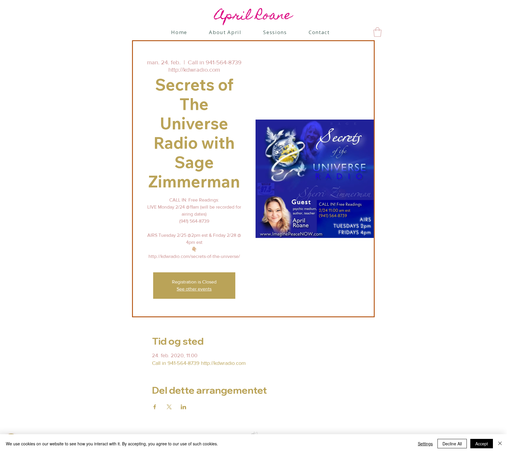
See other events (194, 288)
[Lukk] (499, 443)
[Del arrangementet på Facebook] (155, 407)
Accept (481, 444)
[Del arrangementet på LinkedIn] (183, 407)
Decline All (452, 444)
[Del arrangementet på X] (169, 407)
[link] (377, 32)
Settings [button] (425, 444)
